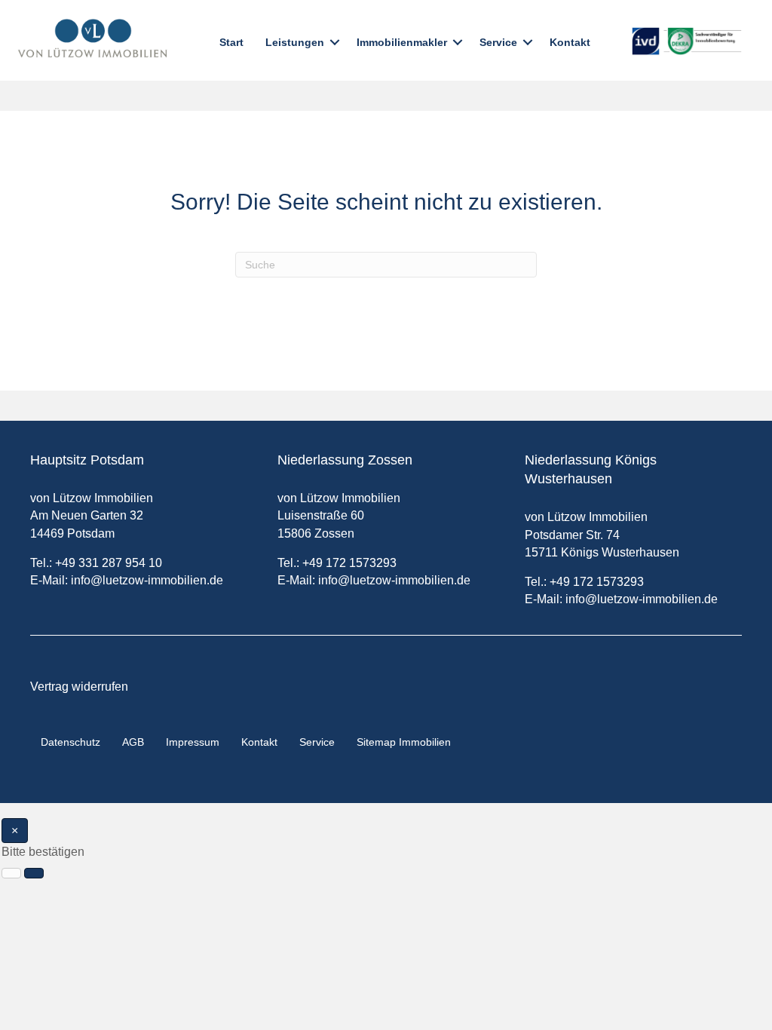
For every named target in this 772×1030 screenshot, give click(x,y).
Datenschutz (70, 742)
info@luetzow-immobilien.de (147, 580)
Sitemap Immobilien (404, 742)
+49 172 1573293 (349, 562)
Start (231, 42)
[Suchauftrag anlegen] (34, 873)
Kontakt (570, 42)
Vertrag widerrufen (79, 686)
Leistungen (294, 42)
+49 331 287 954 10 (108, 562)
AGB (133, 742)
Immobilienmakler (402, 42)
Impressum (192, 742)
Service (498, 42)
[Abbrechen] (11, 873)
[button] (334, 42)
